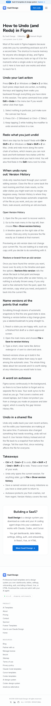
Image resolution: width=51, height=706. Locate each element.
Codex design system (11, 683)
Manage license (9, 651)
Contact (6, 618)
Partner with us (8, 647)
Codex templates (9, 676)
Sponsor (6, 622)
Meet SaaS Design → (25, 548)
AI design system (9, 680)
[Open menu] (46, 8)
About (5, 611)
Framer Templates (10, 626)
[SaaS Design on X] (11, 702)
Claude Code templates (12, 669)
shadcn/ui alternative (11, 687)
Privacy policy (8, 665)
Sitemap (6, 658)
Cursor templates (9, 672)
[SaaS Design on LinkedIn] (15, 702)
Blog (4, 644)
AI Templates (8, 608)
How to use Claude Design (13, 629)
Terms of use (8, 662)
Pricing (5, 615)
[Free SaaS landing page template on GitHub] (18, 702)
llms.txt (5, 655)
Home (5, 633)
